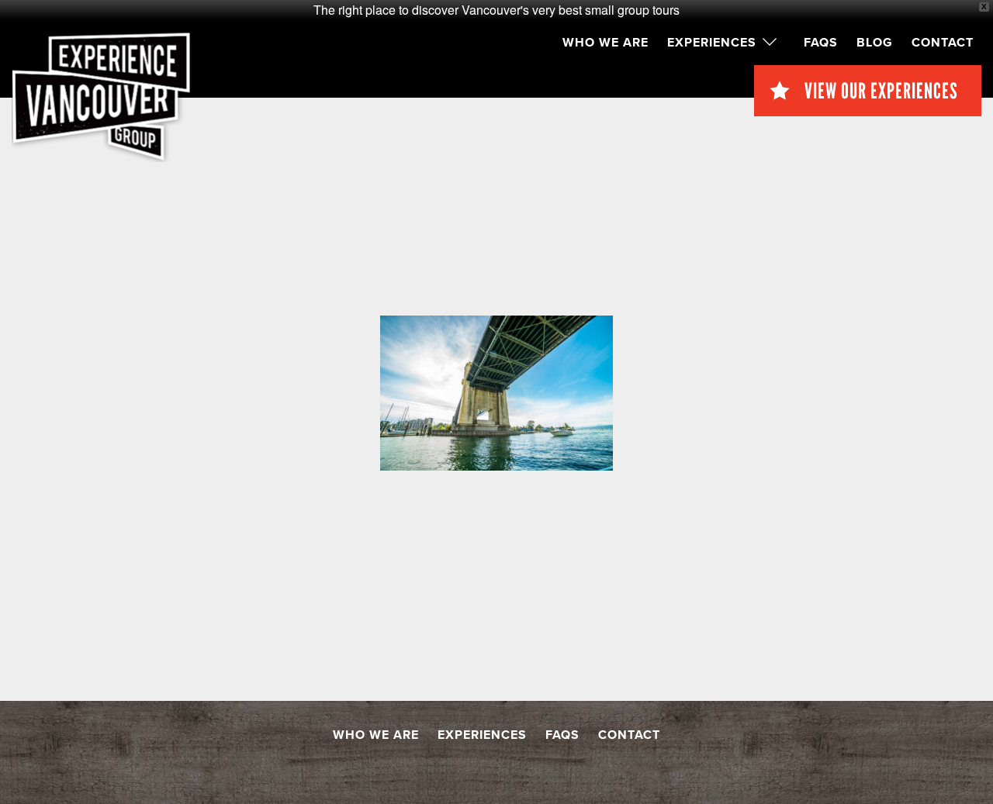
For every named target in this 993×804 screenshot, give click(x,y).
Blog (874, 42)
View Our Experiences (881, 91)
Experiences (711, 42)
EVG (101, 97)
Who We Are (605, 42)
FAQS (821, 42)
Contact (943, 42)
